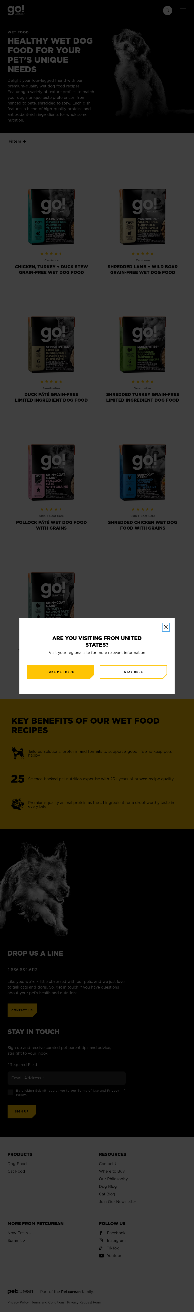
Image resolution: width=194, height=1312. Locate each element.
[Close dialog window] (166, 627)
